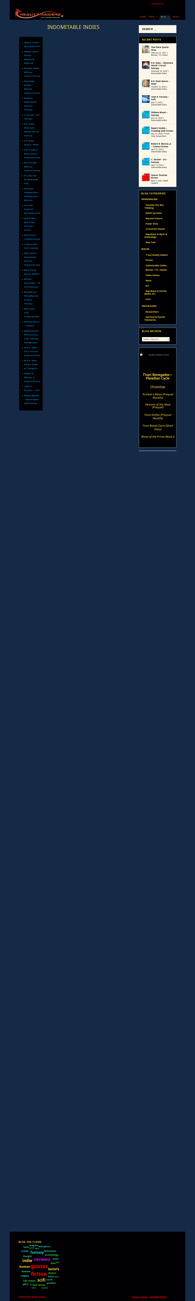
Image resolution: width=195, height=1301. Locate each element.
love (57, 1277)
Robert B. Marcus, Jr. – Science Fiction (32, 377)
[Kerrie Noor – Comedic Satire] (76, 943)
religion (25, 1276)
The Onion (29, 1280)
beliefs (53, 1269)
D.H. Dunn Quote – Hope (160, 82)
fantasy (37, 1252)
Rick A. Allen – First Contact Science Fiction (32, 352)
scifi (41, 1280)
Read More (61, 116)
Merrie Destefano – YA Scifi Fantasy (32, 283)
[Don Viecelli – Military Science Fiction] (83, 1118)
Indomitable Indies (159, 73)
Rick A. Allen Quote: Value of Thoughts (31, 364)
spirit (25, 1284)
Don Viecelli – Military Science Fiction (32, 167)
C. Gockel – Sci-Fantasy (72, 392)
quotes (39, 1266)
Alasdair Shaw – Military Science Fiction (32, 72)
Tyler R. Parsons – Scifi (71, 247)
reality (24, 1251)
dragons (33, 1245)
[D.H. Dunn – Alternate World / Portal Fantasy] (91, 60)
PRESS (152, 16)
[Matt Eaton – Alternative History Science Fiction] (91, 613)
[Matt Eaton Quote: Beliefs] (91, 733)
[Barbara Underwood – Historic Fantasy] (91, 568)
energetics (44, 1246)
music (51, 1276)
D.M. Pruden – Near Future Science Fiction (32, 154)
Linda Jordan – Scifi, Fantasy (76, 985)
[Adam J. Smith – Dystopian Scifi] (91, 760)
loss (58, 1262)
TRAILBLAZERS (149, 306)
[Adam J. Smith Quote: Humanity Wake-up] (91, 799)
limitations (50, 1251)
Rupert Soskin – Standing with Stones (162, 129)
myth (55, 1259)
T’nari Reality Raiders (157, 255)
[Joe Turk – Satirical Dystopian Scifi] (80, 1192)
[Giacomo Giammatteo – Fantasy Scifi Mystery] (89, 838)
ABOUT (175, 16)
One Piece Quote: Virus (160, 48)
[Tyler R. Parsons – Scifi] (91, 218)
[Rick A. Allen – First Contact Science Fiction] (87, 494)
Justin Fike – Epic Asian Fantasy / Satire (84, 1160)
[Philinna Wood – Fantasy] (78, 295)
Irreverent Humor (155, 229)
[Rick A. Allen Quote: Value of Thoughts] (91, 459)
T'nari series (37, 1284)
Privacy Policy (139, 1297)
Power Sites (152, 224)
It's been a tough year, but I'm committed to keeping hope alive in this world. (89, 178)
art (37, 1248)
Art (147, 286)
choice (52, 1272)
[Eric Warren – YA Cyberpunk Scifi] (79, 873)
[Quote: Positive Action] (146, 177)
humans (26, 1271)
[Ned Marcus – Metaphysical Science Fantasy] (91, 529)
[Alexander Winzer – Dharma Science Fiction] (87, 1048)
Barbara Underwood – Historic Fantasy (84, 575)
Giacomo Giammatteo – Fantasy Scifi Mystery (89, 845)
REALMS (145, 249)
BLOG (163, 16)
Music (149, 280)
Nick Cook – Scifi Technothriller (78, 704)
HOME (143, 16)
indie (27, 1260)
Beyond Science (154, 218)
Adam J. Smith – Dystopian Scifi (78, 767)
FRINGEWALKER (149, 199)
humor (24, 1267)
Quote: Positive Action (159, 176)
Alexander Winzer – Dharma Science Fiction (87, 1055)
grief (32, 1248)
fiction (39, 1274)
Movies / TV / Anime (159, 55)
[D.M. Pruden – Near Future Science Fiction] (90, 1083)
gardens (51, 1283)
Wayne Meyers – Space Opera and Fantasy (31, 399)
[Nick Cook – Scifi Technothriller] (78, 698)
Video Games (153, 275)
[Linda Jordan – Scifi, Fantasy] (76, 978)
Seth (34, 1288)
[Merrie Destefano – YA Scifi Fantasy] (85, 908)
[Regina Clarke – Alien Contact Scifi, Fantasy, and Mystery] (91, 655)
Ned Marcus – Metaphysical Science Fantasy (88, 536)
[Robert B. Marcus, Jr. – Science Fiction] (83, 350)
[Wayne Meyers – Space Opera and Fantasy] (91, 420)
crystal (44, 1288)
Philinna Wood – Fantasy (73, 322)
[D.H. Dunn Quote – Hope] (91, 148)
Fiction (149, 260)
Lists (148, 299)
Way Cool (150, 242)
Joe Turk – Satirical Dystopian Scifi (32, 209)
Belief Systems (154, 213)
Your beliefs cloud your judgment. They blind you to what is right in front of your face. (89, 741)
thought (27, 1256)
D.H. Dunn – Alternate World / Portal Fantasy (89, 89)
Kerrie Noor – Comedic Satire (76, 950)
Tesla (26, 1247)
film (53, 1263)
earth (49, 1279)
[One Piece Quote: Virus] (146, 49)
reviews (42, 1259)
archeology (51, 1254)
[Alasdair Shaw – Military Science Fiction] (85, 1013)
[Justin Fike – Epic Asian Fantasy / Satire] (91, 1153)
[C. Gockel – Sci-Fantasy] (72, 385)
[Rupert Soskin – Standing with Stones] (146, 130)
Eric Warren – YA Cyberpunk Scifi (31, 180)
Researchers (161, 136)
